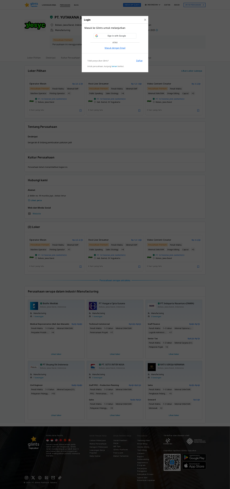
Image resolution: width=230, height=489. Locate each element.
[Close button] (145, 19)
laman (114, 66)
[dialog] (115, 44)
